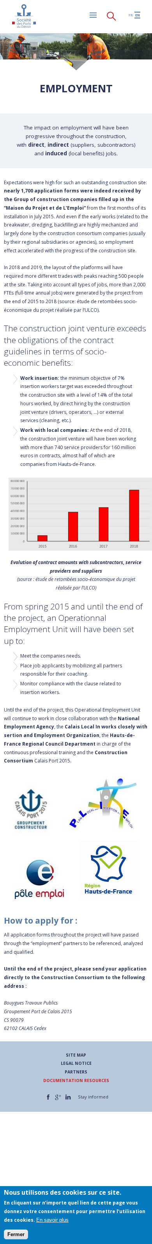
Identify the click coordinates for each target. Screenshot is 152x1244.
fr (131, 15)
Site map (76, 1055)
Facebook (48, 1097)
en (137, 15)
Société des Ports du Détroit (24, 16)
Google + (58, 1097)
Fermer (16, 1234)
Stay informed (93, 1097)
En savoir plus (52, 1220)
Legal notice (76, 1063)
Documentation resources (76, 1080)
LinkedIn (68, 1097)
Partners (76, 1072)
